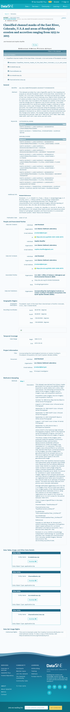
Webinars (34, 674)
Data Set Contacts (11, 256)
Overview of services (5, 669)
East (31, 318)
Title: (15, 353)
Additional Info (12, 194)
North (31, 310)
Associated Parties (11, 275)
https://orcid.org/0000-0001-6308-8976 (49, 237)
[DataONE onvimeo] (54, 687)
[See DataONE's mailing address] (49, 693)
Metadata (13, 14)
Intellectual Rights (11, 632)
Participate (20, 668)
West (31, 322)
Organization (29, 229)
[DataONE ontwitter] (49, 687)
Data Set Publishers (11, 291)
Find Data (22, 686)
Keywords (14, 121)
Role (31, 284)
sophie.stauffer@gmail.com (44, 249)
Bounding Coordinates (10, 310)
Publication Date (12, 217)
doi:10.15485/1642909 (9, 19)
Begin (31, 339)
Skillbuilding (35, 668)
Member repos (21, 671)
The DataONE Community (20, 677)
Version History (12, 20)
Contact (4, 694)
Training (34, 671)
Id (32, 237)
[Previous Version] (6, 21)
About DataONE (6, 689)
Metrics (3, 692)
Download (32, 561)
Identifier (14, 88)
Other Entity (17, 553)
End (31, 343)
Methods (14, 381)
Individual (30, 225)
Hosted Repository (7, 675)
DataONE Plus (5, 673)
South (31, 314)
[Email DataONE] (60, 687)
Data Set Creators (11, 224)
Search (7, 14)
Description (30, 385)
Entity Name (22, 557)
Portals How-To (36, 676)
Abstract (14, 92)
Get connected (56, 707)
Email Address (28, 233)
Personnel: (13, 359)
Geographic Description (13, 304)
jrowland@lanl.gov (41, 233)
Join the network (22, 674)
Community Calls (22, 681)
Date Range (13, 339)
